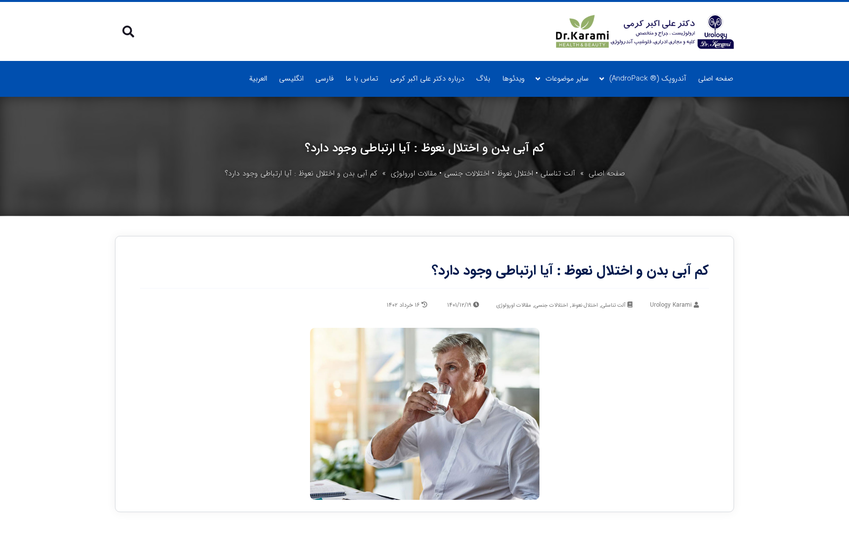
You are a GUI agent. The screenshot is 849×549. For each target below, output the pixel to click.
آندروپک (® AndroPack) (647, 79)
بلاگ (483, 79)
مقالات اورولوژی (414, 173)
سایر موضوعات (567, 79)
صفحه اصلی (715, 79)
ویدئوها (513, 79)
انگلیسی (291, 79)
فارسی (324, 79)
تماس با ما (361, 79)
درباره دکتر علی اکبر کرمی (427, 79)
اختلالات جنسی (466, 173)
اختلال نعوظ (515, 173)
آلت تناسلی (557, 173)
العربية (258, 79)
